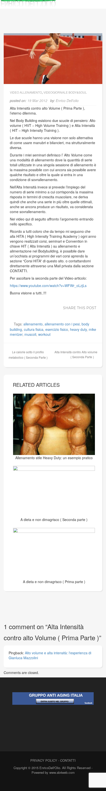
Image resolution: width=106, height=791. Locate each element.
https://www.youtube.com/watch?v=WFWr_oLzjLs (48, 285)
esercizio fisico (56, 329)
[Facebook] (43, 783)
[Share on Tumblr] (84, 313)
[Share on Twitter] (47, 313)
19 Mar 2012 (37, 100)
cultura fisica (33, 329)
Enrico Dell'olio (67, 100)
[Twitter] (52, 783)
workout (44, 334)
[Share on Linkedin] (62, 313)
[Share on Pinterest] (69, 313)
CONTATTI (68, 760)
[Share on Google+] (55, 313)
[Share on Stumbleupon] (77, 313)
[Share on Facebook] (40, 313)
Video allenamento (26, 92)
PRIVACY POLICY (43, 760)
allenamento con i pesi (62, 323)
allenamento (33, 323)
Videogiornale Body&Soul (65, 92)
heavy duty (78, 329)
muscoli (30, 334)
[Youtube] (60, 783)
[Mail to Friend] (92, 313)
